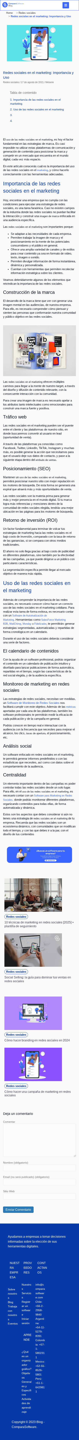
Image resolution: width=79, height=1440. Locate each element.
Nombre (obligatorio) (15, 1162)
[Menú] (66, 5)
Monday (27, 623)
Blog (10, 1302)
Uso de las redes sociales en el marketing (38, 109)
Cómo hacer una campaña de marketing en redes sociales (37, 1093)
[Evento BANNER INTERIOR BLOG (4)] (39, 861)
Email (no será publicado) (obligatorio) (26, 1176)
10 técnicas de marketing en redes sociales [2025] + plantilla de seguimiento (39, 924)
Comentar (9, 1121)
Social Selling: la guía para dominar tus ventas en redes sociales (37, 979)
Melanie (49, 82)
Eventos (13, 1323)
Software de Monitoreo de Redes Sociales (33, 702)
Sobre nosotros (12, 1293)
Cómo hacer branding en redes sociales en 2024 (37, 1040)
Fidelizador (40, 623)
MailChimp (15, 623)
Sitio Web (9, 1191)
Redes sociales (11, 82)
